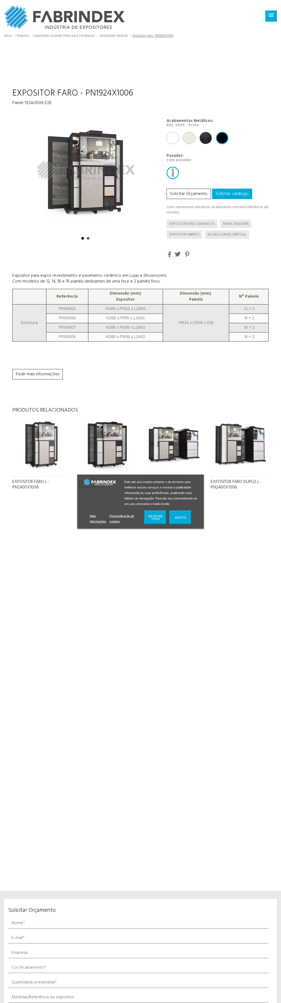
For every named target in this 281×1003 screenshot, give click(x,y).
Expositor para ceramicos (192, 224)
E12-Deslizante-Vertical (226, 235)
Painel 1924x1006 (236, 224)
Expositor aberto (184, 235)
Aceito (180, 520)
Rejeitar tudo (155, 519)
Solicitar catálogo (232, 193)
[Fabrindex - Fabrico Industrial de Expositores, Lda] (64, 17)
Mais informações (99, 521)
